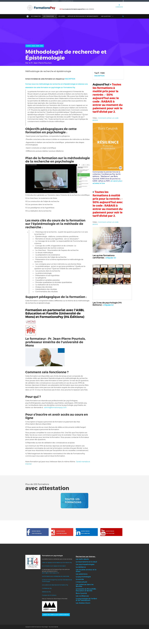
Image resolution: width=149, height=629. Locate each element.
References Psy (46, 591)
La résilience (81, 567)
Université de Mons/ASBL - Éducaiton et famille (86, 590)
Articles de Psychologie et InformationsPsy (83, 16)
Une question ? (106, 16)
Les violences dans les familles (84, 585)
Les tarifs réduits (82, 559)
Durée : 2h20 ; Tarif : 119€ (34, 46)
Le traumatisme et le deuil (86, 562)
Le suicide (80, 579)
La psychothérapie (83, 577)
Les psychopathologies (85, 564)
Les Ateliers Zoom (83, 603)
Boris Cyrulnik (81, 593)
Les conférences (82, 596)
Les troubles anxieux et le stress (86, 570)
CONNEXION (119, 7)
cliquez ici (111, 257)
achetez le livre (99, 183)
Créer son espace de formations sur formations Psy (57, 562)
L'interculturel (81, 582)
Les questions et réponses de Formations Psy (55, 585)
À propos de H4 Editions (49, 595)
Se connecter (36, 16)
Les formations (48, 16)
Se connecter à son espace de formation (54, 566)
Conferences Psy (47, 588)
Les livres (61, 16)
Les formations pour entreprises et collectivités (55, 576)
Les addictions (81, 574)
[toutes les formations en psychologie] (74, 500)
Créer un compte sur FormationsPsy (56, 614)
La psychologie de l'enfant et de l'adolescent (86, 599)
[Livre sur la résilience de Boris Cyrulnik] (108, 146)
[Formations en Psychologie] (41, 7)
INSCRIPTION (70, 79)
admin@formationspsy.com (55, 407)
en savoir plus (116, 181)
